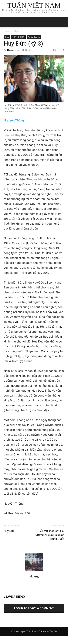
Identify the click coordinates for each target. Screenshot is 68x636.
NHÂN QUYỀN (18, 37)
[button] (62, 22)
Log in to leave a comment (34, 608)
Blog (16, 31)
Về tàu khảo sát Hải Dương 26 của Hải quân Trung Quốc (50, 535)
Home (7, 31)
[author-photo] (34, 571)
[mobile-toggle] (6, 22)
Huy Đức (9, 531)
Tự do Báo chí (34, 37)
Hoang (10, 50)
